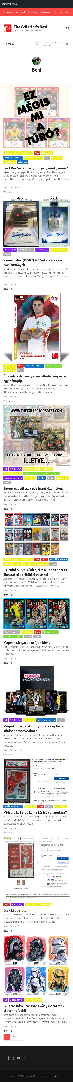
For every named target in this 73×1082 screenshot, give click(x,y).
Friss (37, 153)
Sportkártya (10, 162)
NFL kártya (57, 157)
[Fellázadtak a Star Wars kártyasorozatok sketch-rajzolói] (36, 965)
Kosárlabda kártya (33, 157)
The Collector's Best (31, 26)
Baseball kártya (11, 153)
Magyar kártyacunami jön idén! (26, 642)
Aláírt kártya (10, 249)
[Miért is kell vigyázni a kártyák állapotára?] (36, 781)
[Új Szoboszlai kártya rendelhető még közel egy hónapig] (36, 327)
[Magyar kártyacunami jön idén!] (36, 613)
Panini (51, 477)
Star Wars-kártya (59, 249)
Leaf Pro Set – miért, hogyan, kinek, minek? (35, 168)
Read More (8, 192)
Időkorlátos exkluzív (13, 157)
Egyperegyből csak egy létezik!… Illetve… (34, 488)
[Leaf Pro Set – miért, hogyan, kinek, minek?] (36, 117)
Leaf (47, 157)
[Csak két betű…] (36, 869)
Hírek (20, 365)
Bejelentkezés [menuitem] (9, 3)
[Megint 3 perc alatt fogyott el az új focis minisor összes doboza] (36, 691)
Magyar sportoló (53, 365)
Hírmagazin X (57, 1076)
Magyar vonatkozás (50, 473)
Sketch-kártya (16, 999)
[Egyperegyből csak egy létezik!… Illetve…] (36, 435)
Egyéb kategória (26, 249)
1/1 (6, 468)
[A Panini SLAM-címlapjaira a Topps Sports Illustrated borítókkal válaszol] (36, 534)
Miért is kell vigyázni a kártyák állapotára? (35, 812)
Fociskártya (27, 153)
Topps (7, 254)
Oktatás (41, 477)
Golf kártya (47, 153)
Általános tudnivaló (13, 806)
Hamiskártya (42, 249)
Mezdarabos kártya (13, 477)
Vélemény (22, 162)
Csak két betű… (14, 910)
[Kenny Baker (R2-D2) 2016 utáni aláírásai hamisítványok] (36, 221)
